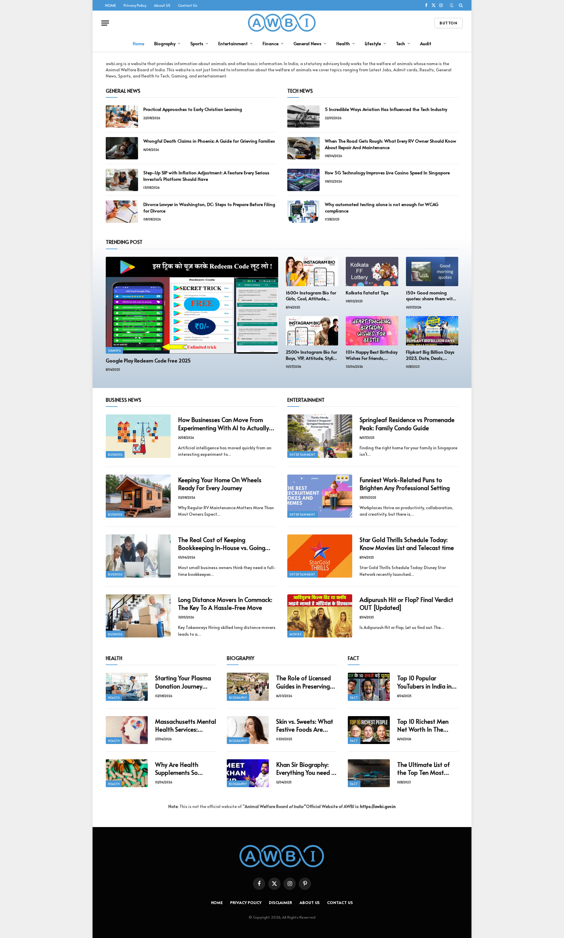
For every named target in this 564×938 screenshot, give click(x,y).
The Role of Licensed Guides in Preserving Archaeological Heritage (303, 682)
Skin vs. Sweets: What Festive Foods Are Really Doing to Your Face (304, 725)
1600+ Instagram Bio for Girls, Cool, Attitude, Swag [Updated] (311, 296)
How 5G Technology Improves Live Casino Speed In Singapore (387, 172)
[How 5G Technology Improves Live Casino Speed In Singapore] (303, 180)
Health (343, 43)
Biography (164, 43)
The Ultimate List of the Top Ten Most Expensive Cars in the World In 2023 (425, 769)
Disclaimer (280, 902)
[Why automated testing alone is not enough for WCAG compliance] (303, 211)
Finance (270, 43)
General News (307, 43)
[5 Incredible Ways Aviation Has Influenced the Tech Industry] (303, 116)
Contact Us (187, 5)
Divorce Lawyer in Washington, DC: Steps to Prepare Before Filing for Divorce (209, 207)
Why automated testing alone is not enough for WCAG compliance (381, 207)
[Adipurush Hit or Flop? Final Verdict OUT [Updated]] (319, 615)
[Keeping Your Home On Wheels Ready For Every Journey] (138, 496)
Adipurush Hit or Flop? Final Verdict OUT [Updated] (406, 604)
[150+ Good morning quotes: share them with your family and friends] (432, 271)
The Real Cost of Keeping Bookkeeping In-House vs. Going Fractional (221, 544)
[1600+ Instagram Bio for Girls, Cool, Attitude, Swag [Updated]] (312, 271)
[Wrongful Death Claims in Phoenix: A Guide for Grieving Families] (122, 148)
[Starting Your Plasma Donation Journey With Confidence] (127, 687)
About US (162, 5)
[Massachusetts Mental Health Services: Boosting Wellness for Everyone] (127, 730)
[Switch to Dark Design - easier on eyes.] (452, 5)
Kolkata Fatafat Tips (367, 293)
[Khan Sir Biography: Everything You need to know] (248, 773)
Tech (400, 43)
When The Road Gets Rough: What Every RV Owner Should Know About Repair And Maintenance (390, 144)
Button (448, 23)
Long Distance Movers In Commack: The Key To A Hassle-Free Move (225, 604)
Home (138, 43)
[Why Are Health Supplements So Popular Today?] (127, 773)
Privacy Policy (135, 5)
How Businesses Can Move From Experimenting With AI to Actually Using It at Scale (223, 424)
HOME (110, 5)
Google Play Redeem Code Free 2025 (148, 360)
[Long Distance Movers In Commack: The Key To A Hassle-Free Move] (138, 615)
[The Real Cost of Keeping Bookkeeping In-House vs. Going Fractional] (138, 556)
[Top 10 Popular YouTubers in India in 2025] (369, 687)
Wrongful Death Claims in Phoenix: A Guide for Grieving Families (209, 141)
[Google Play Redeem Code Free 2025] (192, 305)
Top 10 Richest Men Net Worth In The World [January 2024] (427, 725)
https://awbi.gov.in (378, 806)
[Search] (460, 5)
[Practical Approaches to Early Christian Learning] (122, 116)
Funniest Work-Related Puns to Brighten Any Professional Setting (405, 484)
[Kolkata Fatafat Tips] (372, 271)
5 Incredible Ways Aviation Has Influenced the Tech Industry (386, 109)
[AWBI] (282, 23)
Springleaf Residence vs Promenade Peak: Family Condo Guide (407, 424)
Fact (354, 698)
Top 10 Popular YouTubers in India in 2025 (424, 682)
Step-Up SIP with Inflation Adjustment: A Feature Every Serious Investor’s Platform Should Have (206, 175)
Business (115, 455)
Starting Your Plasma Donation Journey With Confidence (183, 682)
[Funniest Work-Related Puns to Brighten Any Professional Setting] (319, 496)
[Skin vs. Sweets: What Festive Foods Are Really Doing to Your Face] (248, 730)
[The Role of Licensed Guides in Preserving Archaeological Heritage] (248, 687)
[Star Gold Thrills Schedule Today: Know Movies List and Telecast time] (319, 556)
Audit (425, 43)
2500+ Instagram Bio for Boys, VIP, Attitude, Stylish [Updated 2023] (312, 355)
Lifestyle (373, 43)
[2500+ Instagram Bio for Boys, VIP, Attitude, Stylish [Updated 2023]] (312, 330)
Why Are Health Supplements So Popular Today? (176, 769)
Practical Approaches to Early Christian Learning (192, 109)
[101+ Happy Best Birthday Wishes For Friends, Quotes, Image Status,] (372, 330)
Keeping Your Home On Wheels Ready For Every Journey (219, 484)
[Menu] (105, 23)
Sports (196, 43)
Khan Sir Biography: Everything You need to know (306, 769)
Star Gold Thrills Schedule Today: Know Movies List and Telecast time (407, 544)
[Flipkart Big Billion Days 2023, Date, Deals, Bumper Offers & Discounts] (432, 330)
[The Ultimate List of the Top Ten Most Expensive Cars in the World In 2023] (369, 773)
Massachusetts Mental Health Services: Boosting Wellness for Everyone (185, 725)
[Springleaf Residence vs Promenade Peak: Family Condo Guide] (319, 436)
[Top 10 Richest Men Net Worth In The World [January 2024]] (369, 730)
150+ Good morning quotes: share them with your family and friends (430, 296)
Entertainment (233, 43)
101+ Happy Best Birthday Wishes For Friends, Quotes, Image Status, (371, 355)
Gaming (114, 350)
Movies (295, 634)
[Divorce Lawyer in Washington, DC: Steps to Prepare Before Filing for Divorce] (122, 211)
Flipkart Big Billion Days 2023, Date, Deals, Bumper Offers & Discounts (430, 355)
